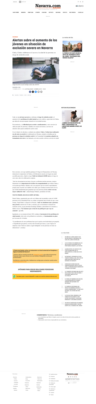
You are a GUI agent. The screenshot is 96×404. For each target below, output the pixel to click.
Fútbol (27, 386)
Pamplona (30, 12)
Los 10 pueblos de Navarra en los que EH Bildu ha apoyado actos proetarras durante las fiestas (73, 244)
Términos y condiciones (54, 315)
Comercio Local (38, 254)
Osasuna (44, 12)
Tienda (52, 394)
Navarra (23, 12)
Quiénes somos (54, 374)
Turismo (52, 392)
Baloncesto (28, 388)
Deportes (27, 385)
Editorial (15, 390)
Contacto (53, 376)
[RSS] (76, 376)
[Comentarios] (41, 91)
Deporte (51, 12)
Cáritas (29, 95)
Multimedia (72, 12)
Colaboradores (28, 377)
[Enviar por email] (38, 91)
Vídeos (38, 390)
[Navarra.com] (48, 5)
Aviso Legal (53, 386)
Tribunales (16, 382)
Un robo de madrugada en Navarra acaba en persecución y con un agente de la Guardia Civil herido (74, 304)
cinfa (25, 95)
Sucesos (15, 380)
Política (15, 378)
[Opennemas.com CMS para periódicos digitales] (72, 380)
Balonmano (39, 377)
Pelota (27, 390)
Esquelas (80, 12)
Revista (65, 12)
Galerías (39, 388)
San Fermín (16, 12)
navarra (17, 95)
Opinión (37, 12)
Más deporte (39, 380)
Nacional (58, 12)
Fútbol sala (39, 378)
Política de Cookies (55, 380)
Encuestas (28, 380)
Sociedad (16, 384)
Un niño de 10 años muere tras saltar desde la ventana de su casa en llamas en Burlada (73, 238)
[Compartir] (30, 91)
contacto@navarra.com (19, 261)
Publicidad (53, 378)
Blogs (27, 378)
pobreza (21, 95)
